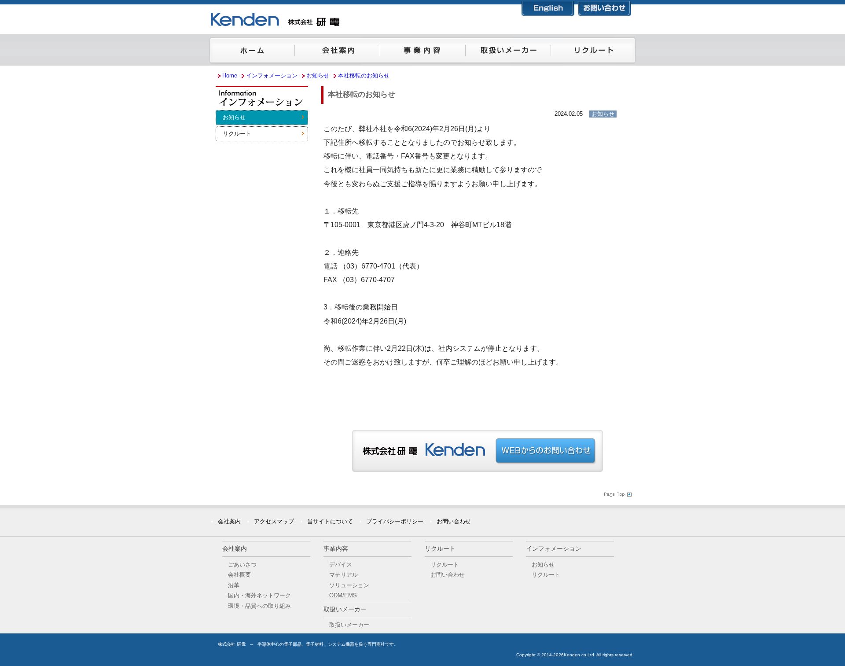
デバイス (340, 564)
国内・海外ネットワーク (259, 595)
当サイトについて (330, 521)
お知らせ (234, 117)
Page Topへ (617, 494)
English (548, 6)
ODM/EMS (343, 595)
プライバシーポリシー (394, 521)
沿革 (233, 585)
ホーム (251, 52)
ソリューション (349, 585)
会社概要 (239, 574)
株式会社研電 (319, 19)
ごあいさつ (242, 564)
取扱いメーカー (508, 52)
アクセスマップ (274, 521)
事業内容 (422, 52)
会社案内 (337, 52)
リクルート (593, 52)
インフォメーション (262, 100)
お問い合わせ (604, 6)
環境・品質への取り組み (259, 606)
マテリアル (343, 574)
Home (229, 75)
